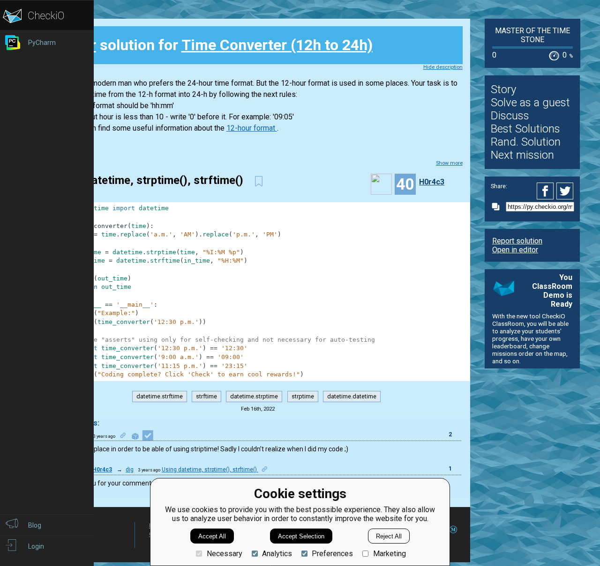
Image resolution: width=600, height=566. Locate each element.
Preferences (332, 553)
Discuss (510, 115)
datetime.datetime (351, 396)
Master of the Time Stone (532, 35)
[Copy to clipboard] (498, 207)
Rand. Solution (526, 141)
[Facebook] (546, 191)
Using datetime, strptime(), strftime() (210, 469)
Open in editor (515, 249)
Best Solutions (525, 128)
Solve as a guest (530, 102)
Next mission (522, 155)
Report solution (517, 240)
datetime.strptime (254, 396)
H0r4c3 (431, 181)
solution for (217, 45)
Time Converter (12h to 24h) (277, 45)
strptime (303, 396)
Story (503, 89)
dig (130, 469)
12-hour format (251, 128)
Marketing (389, 553)
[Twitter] (565, 191)
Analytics (277, 553)
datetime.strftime (159, 396)
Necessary (224, 553)
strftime (206, 396)
